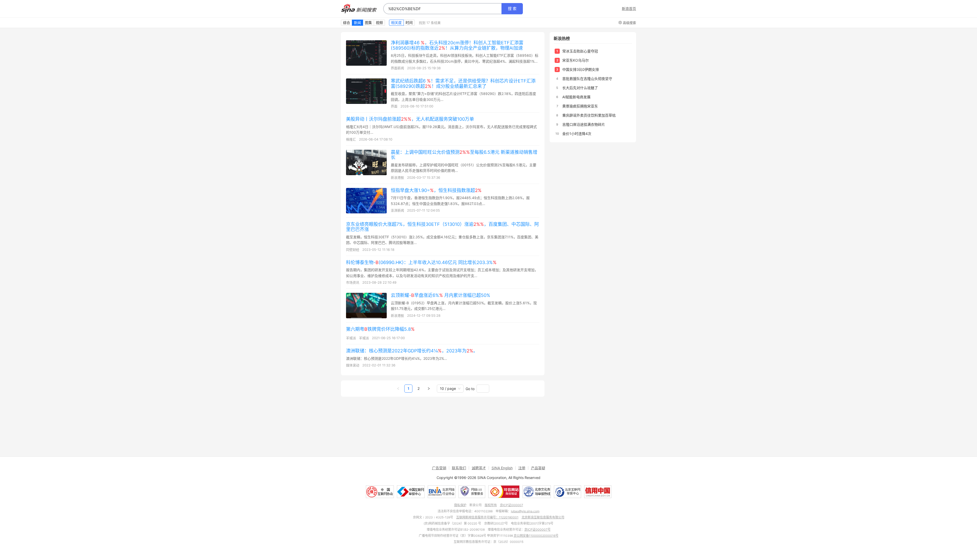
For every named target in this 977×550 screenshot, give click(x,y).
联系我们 (459, 468)
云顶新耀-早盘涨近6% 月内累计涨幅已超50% (440, 295)
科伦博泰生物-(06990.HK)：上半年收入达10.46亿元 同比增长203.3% (421, 262)
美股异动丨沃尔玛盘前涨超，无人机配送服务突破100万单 (410, 119)
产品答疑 (538, 468)
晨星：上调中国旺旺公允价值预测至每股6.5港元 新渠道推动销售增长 (464, 154)
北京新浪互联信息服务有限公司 (543, 517)
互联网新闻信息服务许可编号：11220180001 (487, 517)
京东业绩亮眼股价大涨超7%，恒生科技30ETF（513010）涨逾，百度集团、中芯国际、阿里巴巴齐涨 (442, 227)
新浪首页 (629, 9)
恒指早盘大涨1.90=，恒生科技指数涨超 (436, 190)
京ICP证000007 (511, 505)
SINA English (502, 468)
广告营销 (439, 468)
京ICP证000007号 (537, 529)
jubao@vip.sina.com (525, 511)
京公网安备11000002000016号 (536, 536)
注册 (521, 468)
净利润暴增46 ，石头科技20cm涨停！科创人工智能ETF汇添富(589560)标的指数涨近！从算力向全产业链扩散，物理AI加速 (457, 45)
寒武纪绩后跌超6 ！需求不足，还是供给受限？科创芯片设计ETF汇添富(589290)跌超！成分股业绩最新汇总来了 (463, 83)
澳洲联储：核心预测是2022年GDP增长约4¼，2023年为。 (412, 350)
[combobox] (442, 8)
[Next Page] (429, 388)
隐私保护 (460, 505)
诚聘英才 (479, 468)
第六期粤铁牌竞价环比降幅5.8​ (380, 329)
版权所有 (491, 505)
